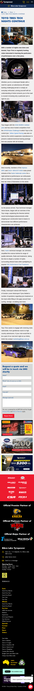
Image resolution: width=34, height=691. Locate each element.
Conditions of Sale (22, 686)
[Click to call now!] (23, 2)
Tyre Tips (4, 599)
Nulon (7, 250)
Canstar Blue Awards (8, 651)
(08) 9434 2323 (10, 557)
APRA (6, 130)
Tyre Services (5, 619)
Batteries (4, 612)
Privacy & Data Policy (12, 686)
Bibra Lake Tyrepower (18, 6)
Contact (4, 626)
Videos (4, 632)
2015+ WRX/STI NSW (15, 170)
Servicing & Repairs (7, 617)
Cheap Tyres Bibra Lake (8, 656)
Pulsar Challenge (13, 130)
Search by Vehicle (7, 591)
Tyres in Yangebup (7, 649)
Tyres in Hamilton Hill (8, 645)
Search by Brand (6, 595)
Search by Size (6, 593)
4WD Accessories (7, 610)
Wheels (4, 602)
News (4, 630)
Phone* (12, 381)
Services (5, 608)
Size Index (5, 638)
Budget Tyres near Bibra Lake (10, 653)
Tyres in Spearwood (7, 647)
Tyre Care (5, 597)
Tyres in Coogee (6, 643)
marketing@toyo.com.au (21, 339)
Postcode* (5, 392)
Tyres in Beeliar (6, 640)
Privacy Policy (6, 411)
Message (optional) (8, 398)
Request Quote (8, 416)
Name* (5, 375)
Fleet (3, 628)
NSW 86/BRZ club (21, 125)
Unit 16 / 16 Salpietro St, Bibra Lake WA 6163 (17, 553)
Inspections (5, 615)
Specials (5, 623)
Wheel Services (6, 621)
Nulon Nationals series (18, 173)
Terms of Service (17, 411)
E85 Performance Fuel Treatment (18, 264)
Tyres (4, 588)
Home (5, 12)
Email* (4, 386)
